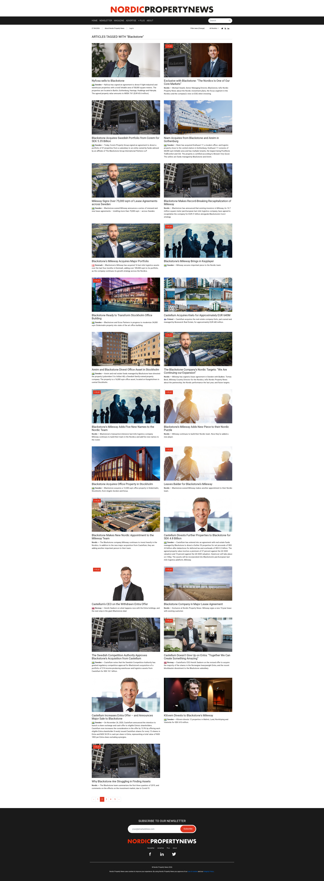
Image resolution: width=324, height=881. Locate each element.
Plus (168, 848)
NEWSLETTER (105, 20)
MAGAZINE (119, 20)
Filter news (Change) (197, 28)
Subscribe (188, 829)
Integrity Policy (209, 871)
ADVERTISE (131, 20)
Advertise (160, 848)
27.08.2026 (96, 28)
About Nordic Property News (114, 28)
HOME (94, 20)
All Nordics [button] (213, 28)
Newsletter (150, 848)
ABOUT (150, 20)
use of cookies (193, 871)
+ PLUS (141, 20)
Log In (131, 28)
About (175, 848)
